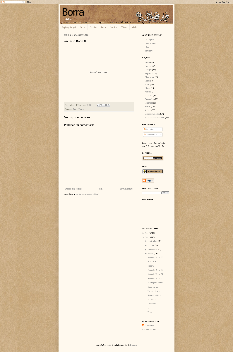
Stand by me (153, 287)
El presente (149, 77)
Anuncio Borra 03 (155, 257)
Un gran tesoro (154, 291)
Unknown (149, 325)
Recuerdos (149, 99)
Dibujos (93, 27)
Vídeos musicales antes (155, 117)
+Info (134, 27)
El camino (152, 299)
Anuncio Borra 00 (155, 278)
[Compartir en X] (103, 105)
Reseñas (148, 103)
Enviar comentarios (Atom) (87, 194)
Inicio (101, 189)
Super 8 (151, 266)
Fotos (103, 27)
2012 (147, 233)
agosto (151, 254)
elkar (147, 47)
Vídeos (124, 27)
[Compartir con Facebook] (106, 105)
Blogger (133, 345)
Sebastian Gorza (154, 295)
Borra (82, 27)
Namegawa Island (155, 282)
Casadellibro (150, 43)
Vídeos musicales (152, 114)
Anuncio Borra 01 (155, 274)
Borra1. (151, 312)
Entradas (149, 129)
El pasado (149, 73)
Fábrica (148, 81)
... (148, 308)
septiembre (153, 249)
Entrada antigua (126, 189)
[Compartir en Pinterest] (108, 105)
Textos (147, 106)
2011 (147, 237)
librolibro (149, 51)
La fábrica (152, 304)
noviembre (152, 241)
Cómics (148, 66)
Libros (147, 88)
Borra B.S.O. (153, 261)
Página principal (69, 27)
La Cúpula (149, 40)
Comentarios (151, 134)
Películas (148, 95)
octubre (151, 245)
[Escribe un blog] (101, 105)
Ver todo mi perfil (149, 329)
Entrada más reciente (73, 189)
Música (113, 27)
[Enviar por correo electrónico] (98, 105)
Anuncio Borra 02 (155, 270)
